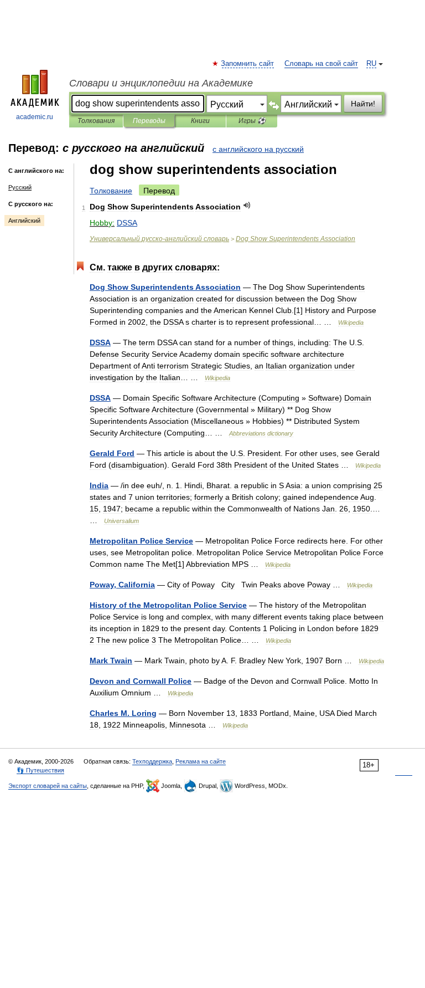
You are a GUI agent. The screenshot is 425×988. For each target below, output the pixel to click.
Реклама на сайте (200, 761)
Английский (24, 220)
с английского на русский (258, 149)
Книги (200, 121)
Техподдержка (152, 761)
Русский (20, 187)
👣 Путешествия (40, 770)
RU (371, 64)
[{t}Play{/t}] (247, 205)
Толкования (96, 121)
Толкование (111, 190)
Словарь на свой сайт (321, 64)
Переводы (149, 121)
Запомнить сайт (248, 64)
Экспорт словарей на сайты (47, 785)
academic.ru (34, 117)
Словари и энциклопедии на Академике (161, 83)
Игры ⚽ (252, 121)
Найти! (363, 103)
